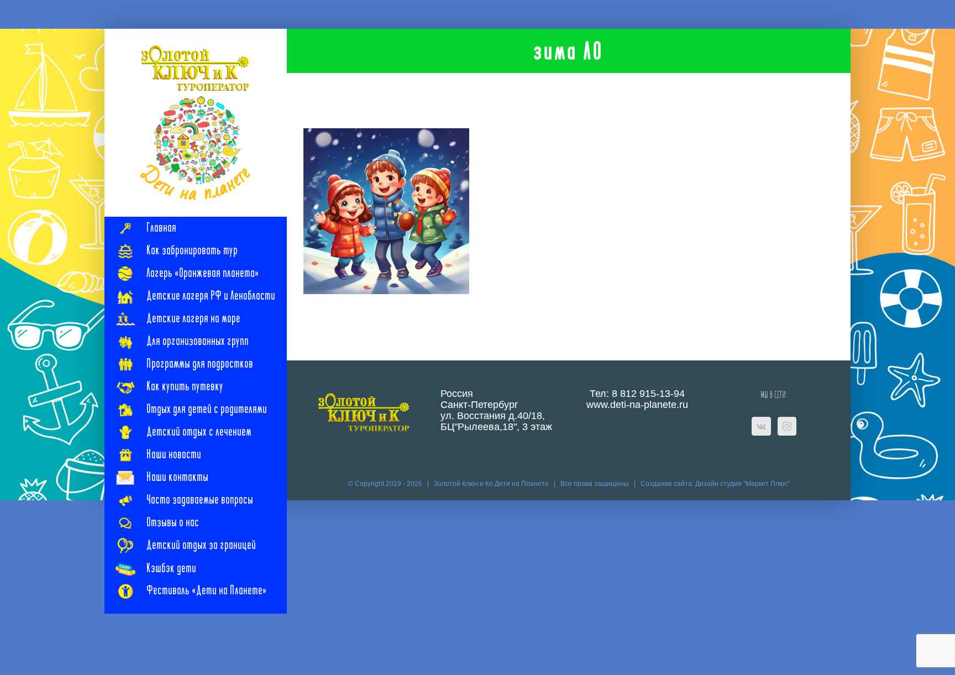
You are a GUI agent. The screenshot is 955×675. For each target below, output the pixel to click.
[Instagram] (787, 426)
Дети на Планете (522, 484)
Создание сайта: (668, 484)
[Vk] (761, 426)
